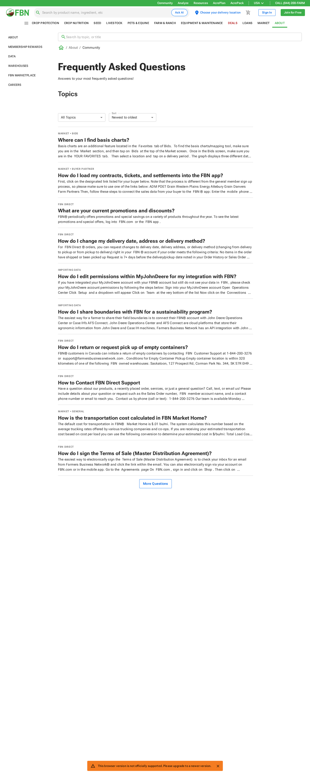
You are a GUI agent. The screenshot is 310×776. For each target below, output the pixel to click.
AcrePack (237, 3)
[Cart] (248, 13)
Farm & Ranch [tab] (165, 23)
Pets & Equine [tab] (138, 23)
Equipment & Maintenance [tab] (202, 23)
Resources (201, 3)
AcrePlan (219, 3)
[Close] (218, 766)
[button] (28, 37)
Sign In (267, 12)
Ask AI (179, 12)
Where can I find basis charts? (93, 140)
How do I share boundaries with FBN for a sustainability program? (135, 312)
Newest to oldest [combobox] (124, 117)
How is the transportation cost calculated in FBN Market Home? (132, 418)
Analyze (183, 3)
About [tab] (280, 23)
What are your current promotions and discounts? (116, 211)
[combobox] (105, 13)
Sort (114, 113)
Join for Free (293, 12)
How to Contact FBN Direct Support (99, 383)
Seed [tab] (97, 23)
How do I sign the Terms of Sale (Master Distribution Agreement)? (135, 453)
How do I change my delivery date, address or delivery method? (131, 241)
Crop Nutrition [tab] (76, 23)
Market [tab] (263, 23)
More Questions (155, 484)
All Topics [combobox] (68, 117)
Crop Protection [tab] (45, 23)
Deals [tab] (232, 23)
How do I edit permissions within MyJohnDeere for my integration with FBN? (147, 276)
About (73, 48)
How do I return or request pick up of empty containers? (123, 347)
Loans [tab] (247, 23)
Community (165, 3)
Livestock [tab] (114, 23)
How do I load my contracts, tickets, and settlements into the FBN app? (140, 175)
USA (257, 3)
